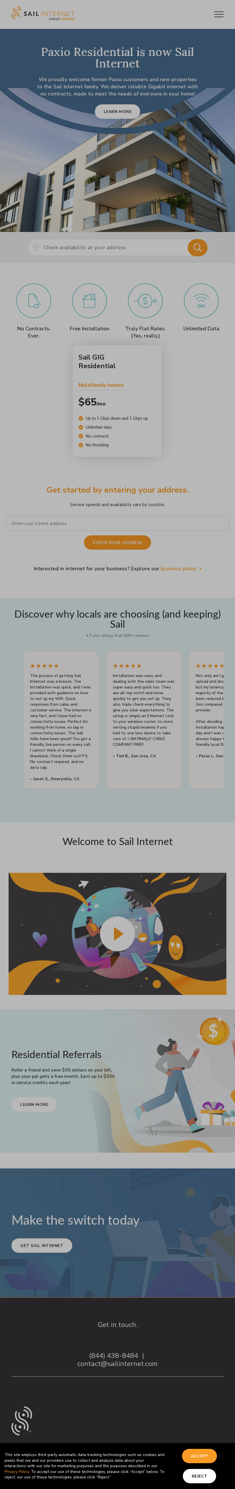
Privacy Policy (17, 1471)
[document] (117, 744)
